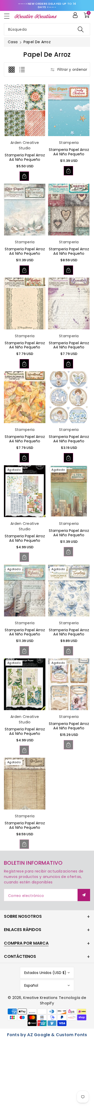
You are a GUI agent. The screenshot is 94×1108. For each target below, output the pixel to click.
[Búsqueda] (81, 29)
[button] (9, 16)
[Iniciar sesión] (75, 15)
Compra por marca (26, 943)
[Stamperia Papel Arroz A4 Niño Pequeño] (24, 110)
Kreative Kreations (40, 997)
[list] (22, 69)
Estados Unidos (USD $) (45, 972)
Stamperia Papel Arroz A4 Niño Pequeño (25, 157)
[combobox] (47, 29)
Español (31, 985)
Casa (12, 41)
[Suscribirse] (84, 895)
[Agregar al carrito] (24, 176)
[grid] (11, 69)
